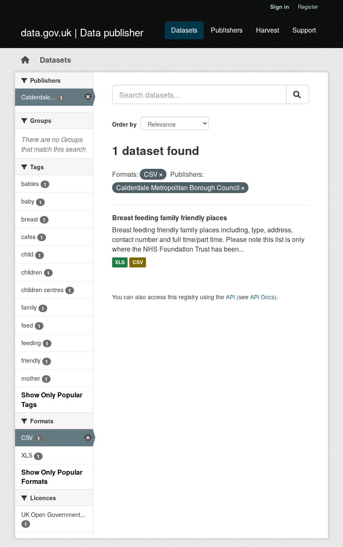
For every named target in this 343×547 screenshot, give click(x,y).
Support (304, 30)
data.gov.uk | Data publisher (82, 32)
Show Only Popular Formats (51, 476)
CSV (138, 262)
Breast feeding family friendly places (169, 217)
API (230, 297)
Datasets (184, 30)
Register (308, 6)
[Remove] (160, 174)
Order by (124, 124)
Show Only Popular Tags (51, 399)
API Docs (262, 297)
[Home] (25, 59)
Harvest (267, 30)
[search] (297, 94)
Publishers (227, 30)
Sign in (279, 6)
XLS (120, 262)
